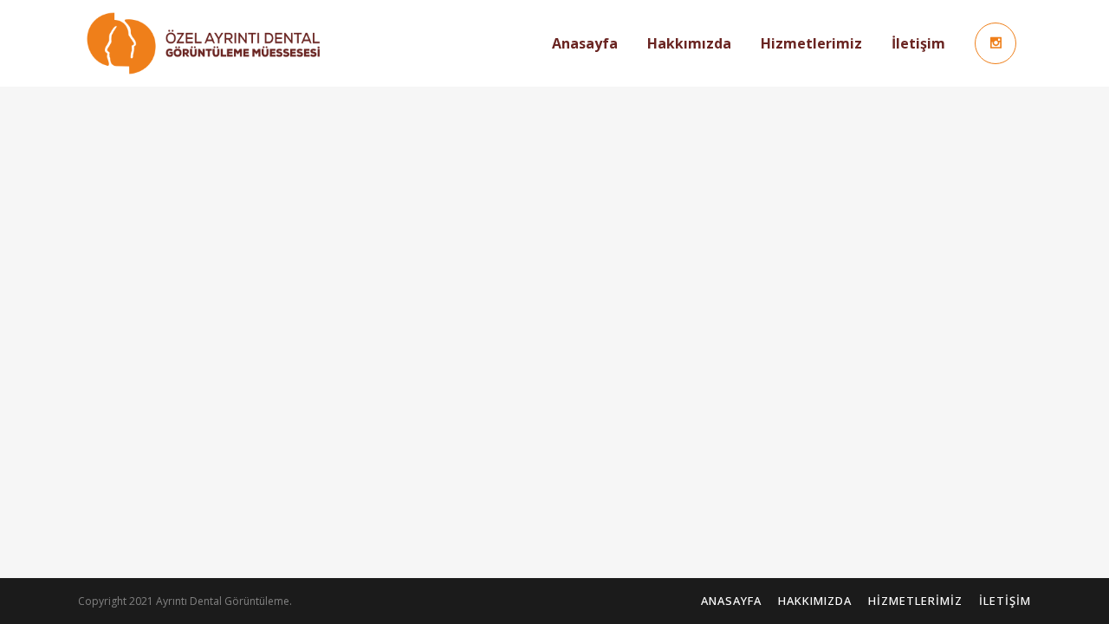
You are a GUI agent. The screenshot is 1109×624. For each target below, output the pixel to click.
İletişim (1005, 600)
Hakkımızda (815, 600)
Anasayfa (731, 600)
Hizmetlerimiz (915, 600)
